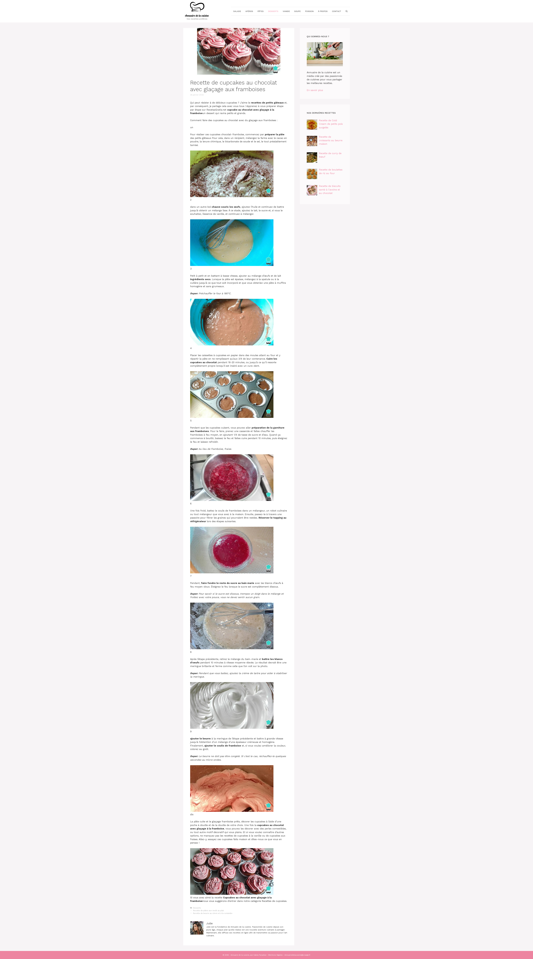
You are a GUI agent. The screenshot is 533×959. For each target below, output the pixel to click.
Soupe (297, 11)
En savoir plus (315, 90)
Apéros (249, 11)
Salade (237, 11)
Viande (286, 11)
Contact (336, 11)
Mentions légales (275, 955)
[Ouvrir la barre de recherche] (346, 11)
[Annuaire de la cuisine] (197, 11)
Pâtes (260, 11)
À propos (323, 11)
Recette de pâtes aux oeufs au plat (208, 910)
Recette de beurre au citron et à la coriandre (212, 913)
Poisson (309, 11)
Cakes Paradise (259, 955)
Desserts (273, 11)
